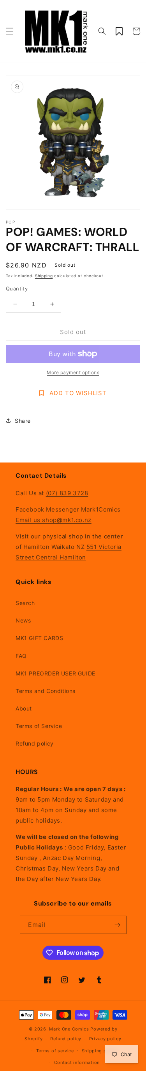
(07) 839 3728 (67, 493)
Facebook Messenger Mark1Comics (68, 509)
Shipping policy (100, 1050)
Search (25, 603)
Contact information (77, 1062)
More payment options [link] (73, 372)
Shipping (44, 275)
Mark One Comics (69, 1029)
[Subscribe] (117, 925)
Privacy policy (105, 1038)
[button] (9, 31)
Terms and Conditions (46, 691)
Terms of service (55, 1050)
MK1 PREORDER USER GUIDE (55, 673)
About (24, 708)
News (23, 620)
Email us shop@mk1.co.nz (53, 520)
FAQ (21, 655)
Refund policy (35, 743)
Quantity (17, 288)
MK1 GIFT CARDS (39, 638)
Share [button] (23, 420)
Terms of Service (39, 726)
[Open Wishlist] (119, 31)
